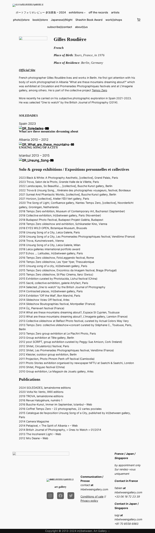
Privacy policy (89, 500)
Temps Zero (99, 90)
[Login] (129, 19)
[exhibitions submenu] (85, 12)
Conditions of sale (92, 496)
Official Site (27, 70)
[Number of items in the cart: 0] (139, 20)
